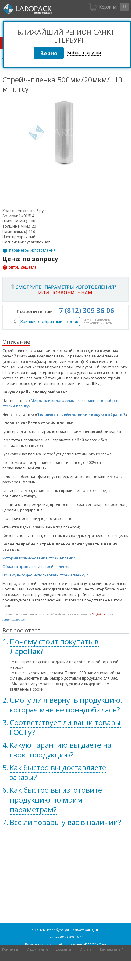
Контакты (10, 949)
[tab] (65, 646)
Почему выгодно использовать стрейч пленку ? (45, 575)
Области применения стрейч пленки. (36, 566)
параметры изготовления (32, 250)
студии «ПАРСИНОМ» (88, 944)
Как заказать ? (111, 949)
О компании (37, 949)
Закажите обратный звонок (49, 321)
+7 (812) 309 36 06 (84, 310)
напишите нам (13, 620)
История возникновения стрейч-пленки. (39, 558)
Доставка (63, 949)
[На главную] (27, 9)
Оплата (85, 949)
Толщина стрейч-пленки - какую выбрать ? (81, 414)
